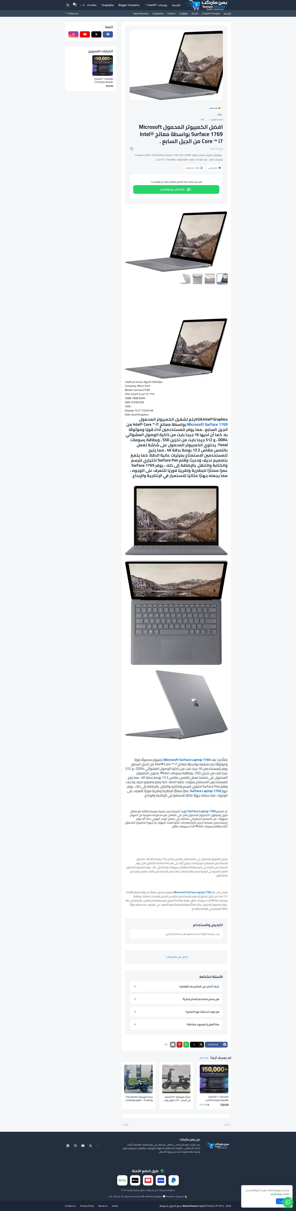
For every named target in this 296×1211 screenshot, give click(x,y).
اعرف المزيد (276, 1194)
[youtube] (85, 34)
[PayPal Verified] (98, 1146)
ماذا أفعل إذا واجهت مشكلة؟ (203, 1024)
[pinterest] (68, 1146)
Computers (158, 13)
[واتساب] (288, 1202)
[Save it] (131, 149)
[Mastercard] (148, 1180)
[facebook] (108, 34)
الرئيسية (176, 5)
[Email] (173, 1045)
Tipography (107, 5)
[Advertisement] (176, 309)
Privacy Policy (87, 1206)
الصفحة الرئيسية (217, 120)
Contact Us (70, 1206)
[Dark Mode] (82, 5)
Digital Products (199, 1206)
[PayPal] (174, 1180)
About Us (103, 1206)
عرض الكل (204, 1058)
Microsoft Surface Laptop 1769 (187, 759)
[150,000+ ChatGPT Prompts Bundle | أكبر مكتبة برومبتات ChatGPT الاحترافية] (214, 1079)
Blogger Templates (129, 5)
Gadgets (183, 13)
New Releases (141, 13)
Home (115, 1206)
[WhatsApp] (186, 1045)
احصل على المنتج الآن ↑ (176, 957)
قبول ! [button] (282, 1201)
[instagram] (73, 34)
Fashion (172, 13)
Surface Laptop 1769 (205, 791)
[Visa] (161, 1180)
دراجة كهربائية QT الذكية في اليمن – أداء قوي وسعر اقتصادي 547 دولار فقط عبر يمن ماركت (176, 1098)
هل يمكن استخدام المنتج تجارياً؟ (200, 999)
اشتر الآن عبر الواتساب (172, 189)
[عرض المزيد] (166, 1045)
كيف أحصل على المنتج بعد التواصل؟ (199, 986)
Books (195, 13)
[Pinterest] (179, 1045)
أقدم (126, 1124)
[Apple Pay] (135, 1180)
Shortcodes (90, 5)
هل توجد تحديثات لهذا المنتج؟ (202, 1012)
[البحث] (68, 5)
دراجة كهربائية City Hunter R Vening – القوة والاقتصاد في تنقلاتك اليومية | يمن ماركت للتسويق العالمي (139, 1098)
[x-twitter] (96, 34)
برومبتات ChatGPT (157, 5)
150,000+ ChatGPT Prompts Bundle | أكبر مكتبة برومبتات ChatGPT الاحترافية (216, 1098)
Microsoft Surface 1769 (207, 424)
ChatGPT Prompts (211, 13)
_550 (220, 114)
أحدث (226, 1124)
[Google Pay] (122, 1180)
